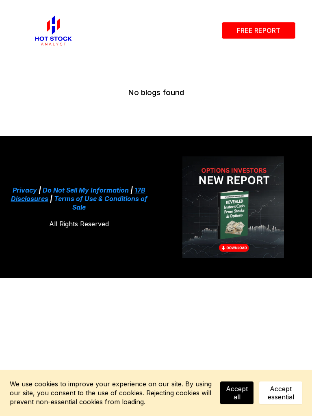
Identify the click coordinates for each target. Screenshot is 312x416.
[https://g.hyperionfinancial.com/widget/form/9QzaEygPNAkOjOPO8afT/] (233, 207)
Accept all (237, 393)
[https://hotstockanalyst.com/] (53, 30)
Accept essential (281, 393)
